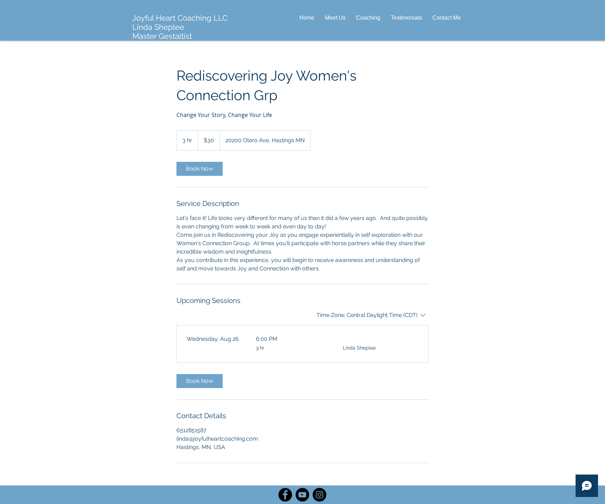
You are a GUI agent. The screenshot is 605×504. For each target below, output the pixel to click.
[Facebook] (285, 495)
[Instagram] (319, 495)
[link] (199, 169)
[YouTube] (302, 495)
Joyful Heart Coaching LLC (180, 17)
